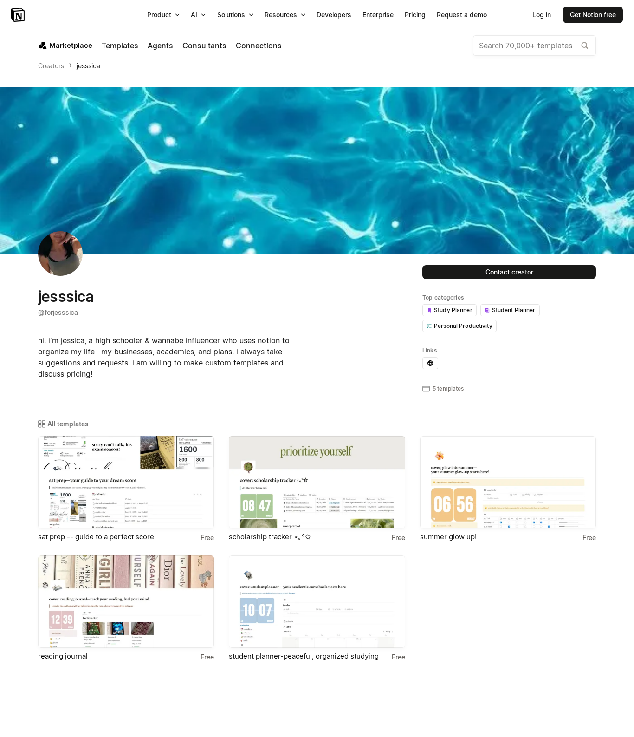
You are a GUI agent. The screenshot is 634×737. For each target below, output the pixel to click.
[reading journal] (126, 601)
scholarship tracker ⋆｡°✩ (270, 536)
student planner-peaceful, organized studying (304, 656)
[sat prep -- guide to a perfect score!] (126, 482)
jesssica (88, 66)
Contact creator (509, 272)
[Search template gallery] (584, 45)
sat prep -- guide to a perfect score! (97, 536)
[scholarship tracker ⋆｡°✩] (317, 482)
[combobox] (534, 45)
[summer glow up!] (508, 482)
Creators (51, 66)
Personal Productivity (463, 325)
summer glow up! (448, 536)
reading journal (63, 656)
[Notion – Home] (18, 15)
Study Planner (453, 310)
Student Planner (514, 310)
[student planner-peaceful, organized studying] (317, 601)
